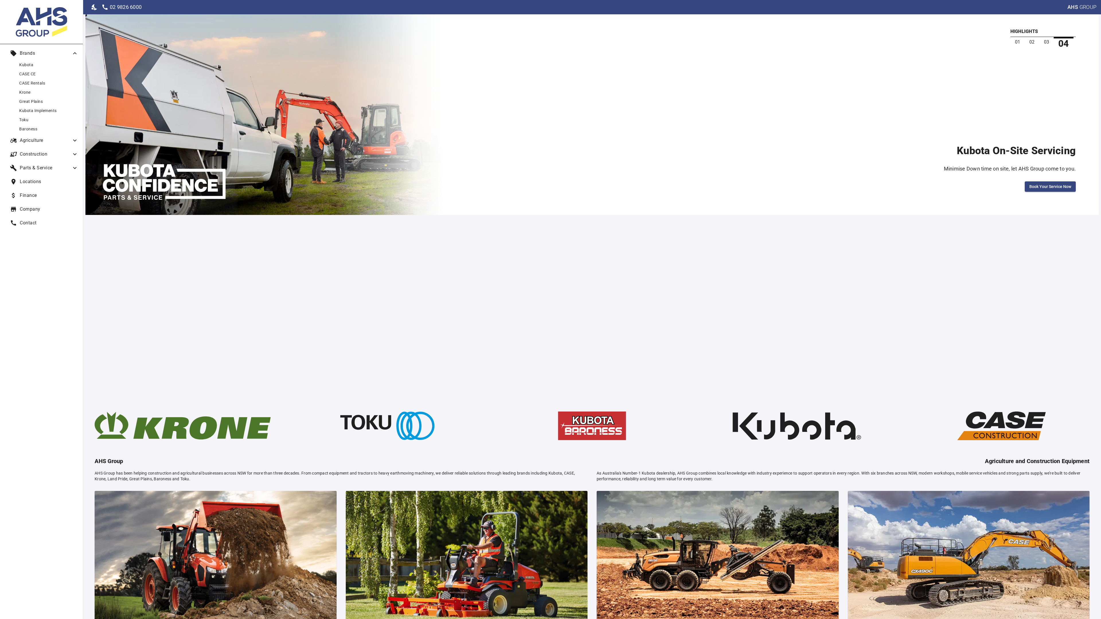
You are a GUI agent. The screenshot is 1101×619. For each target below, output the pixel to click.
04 (1063, 43)
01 (1017, 42)
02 (1032, 42)
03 (1046, 42)
